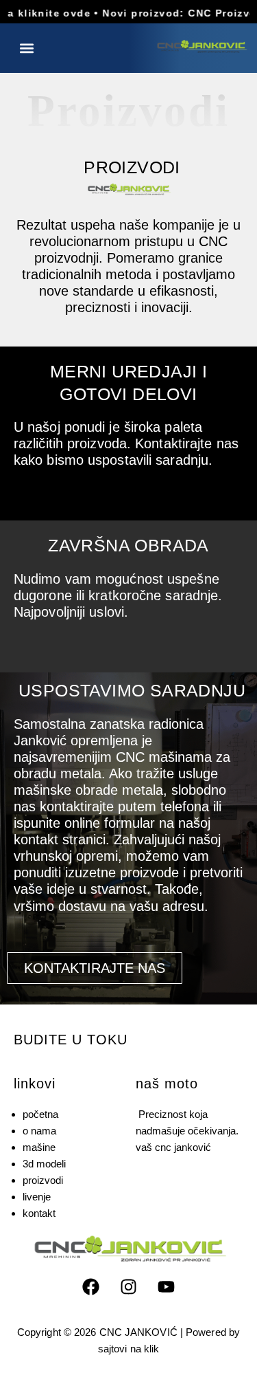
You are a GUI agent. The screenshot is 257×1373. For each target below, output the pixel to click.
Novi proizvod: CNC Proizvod (173, 13)
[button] (26, 47)
